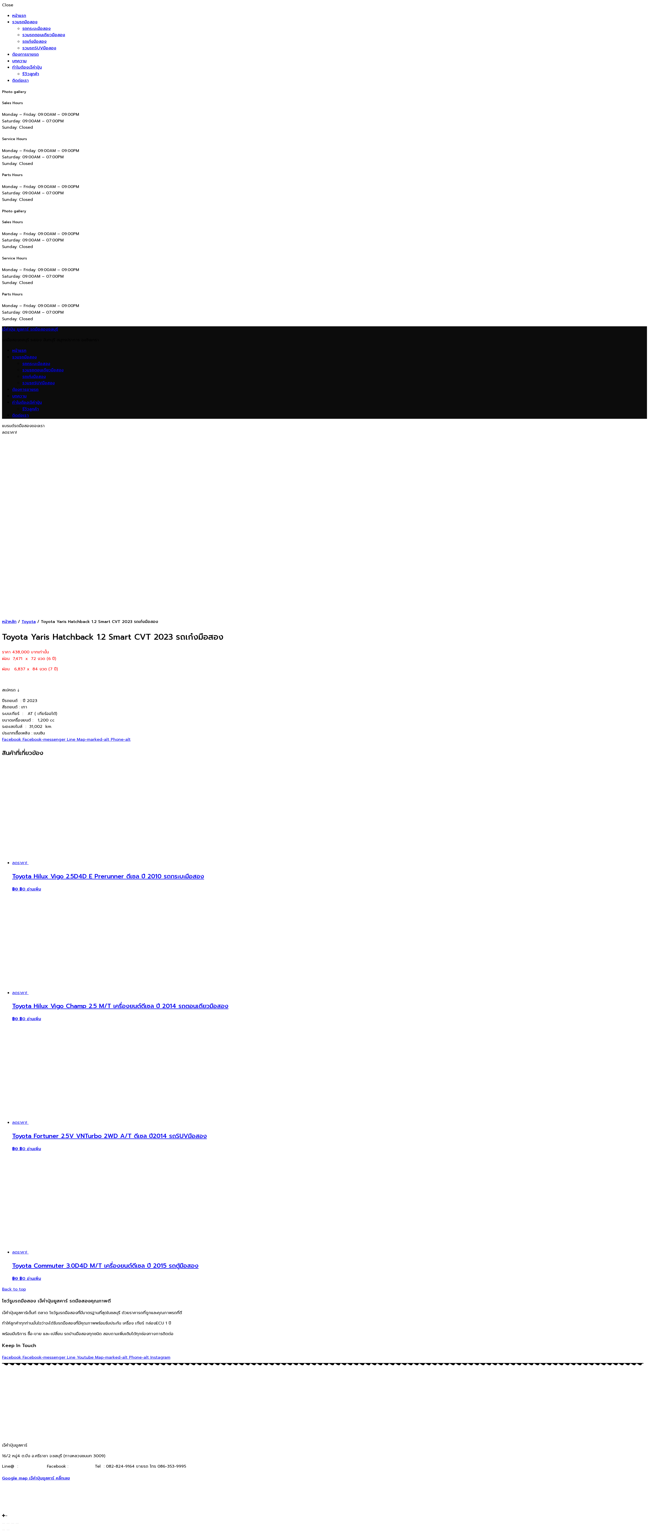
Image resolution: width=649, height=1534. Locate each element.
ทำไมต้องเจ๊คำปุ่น (27, 67)
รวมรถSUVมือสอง (39, 48)
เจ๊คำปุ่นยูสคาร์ (80, 1466)
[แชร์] (8, 1523)
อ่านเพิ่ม (34, 889)
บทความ (19, 61)
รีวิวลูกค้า (30, 74)
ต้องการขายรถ (25, 54)
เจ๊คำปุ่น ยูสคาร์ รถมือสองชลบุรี (30, 329)
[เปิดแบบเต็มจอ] (12, 1523)
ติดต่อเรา (20, 81)
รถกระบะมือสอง (36, 29)
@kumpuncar (32, 1466)
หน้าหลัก (9, 622)
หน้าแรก (19, 16)
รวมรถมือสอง (25, 22)
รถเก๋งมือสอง (34, 42)
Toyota (29, 622)
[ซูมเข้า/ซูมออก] (17, 1523)
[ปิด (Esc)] (3, 1523)
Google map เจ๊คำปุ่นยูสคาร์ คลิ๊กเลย (36, 1478)
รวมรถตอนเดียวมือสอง (43, 35)
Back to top (14, 1289)
